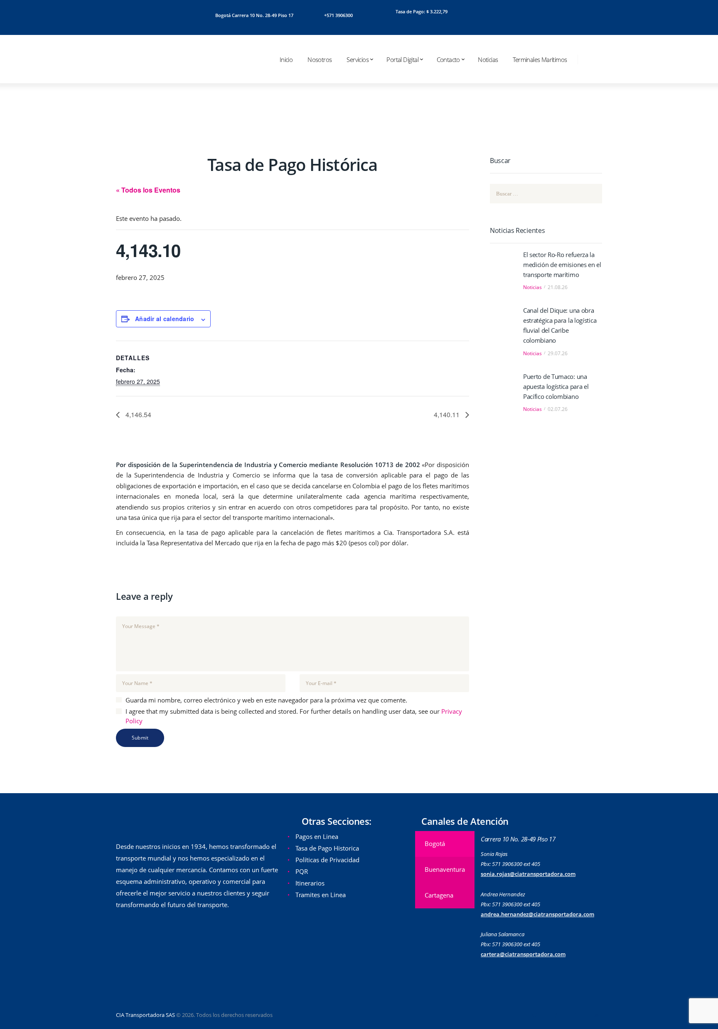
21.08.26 (558, 287)
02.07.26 (558, 409)
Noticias (532, 287)
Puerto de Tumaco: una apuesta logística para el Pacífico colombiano (556, 386)
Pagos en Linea (316, 836)
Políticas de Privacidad (327, 860)
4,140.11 (447, 414)
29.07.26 (558, 353)
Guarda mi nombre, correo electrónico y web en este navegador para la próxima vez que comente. (266, 700)
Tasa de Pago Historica (327, 848)
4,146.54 (137, 414)
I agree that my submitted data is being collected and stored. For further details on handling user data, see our (293, 716)
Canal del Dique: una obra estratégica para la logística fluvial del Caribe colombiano (559, 325)
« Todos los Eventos (148, 190)
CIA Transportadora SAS (145, 1015)
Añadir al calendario (164, 318)
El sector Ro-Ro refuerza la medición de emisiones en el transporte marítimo (562, 264)
